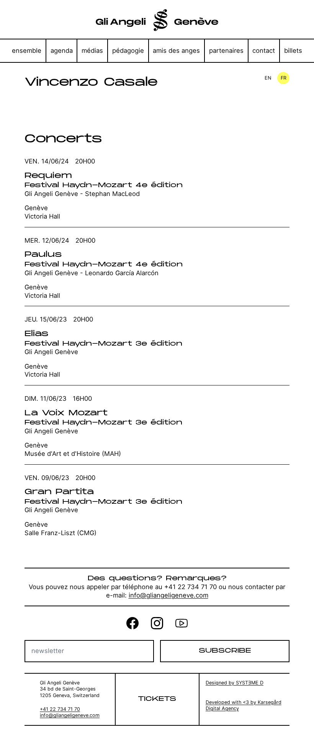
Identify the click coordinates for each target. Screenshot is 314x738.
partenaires (226, 50)
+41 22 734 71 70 (60, 709)
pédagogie (128, 50)
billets (293, 50)
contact (263, 50)
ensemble (26, 50)
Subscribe (225, 651)
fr (283, 78)
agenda (62, 50)
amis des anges (176, 50)
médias (92, 50)
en (268, 78)
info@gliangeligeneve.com (168, 595)
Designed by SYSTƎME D (234, 683)
